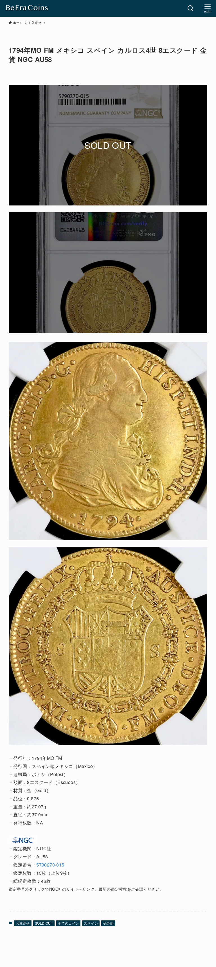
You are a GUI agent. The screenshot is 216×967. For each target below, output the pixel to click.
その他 (108, 923)
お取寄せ (23, 923)
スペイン (91, 923)
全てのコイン (68, 923)
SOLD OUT (44, 923)
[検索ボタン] (190, 8)
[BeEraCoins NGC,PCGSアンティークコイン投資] (27, 8)
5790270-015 (50, 864)
